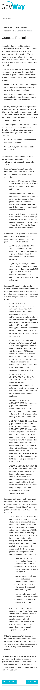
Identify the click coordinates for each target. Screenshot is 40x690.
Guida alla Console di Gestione (15, 28)
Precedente (9, 682)
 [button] (36, 6)
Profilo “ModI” (9, 31)
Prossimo (32, 682)
